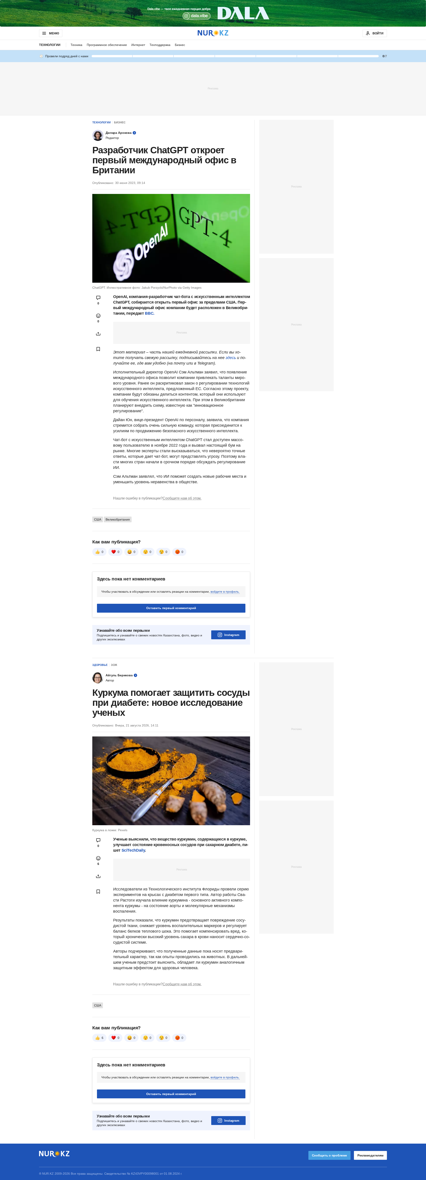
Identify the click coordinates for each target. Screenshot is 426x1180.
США (97, 519)
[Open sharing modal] (98, 333)
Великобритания (118, 519)
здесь (231, 357)
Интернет (138, 45)
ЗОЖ (114, 665)
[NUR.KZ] (213, 33)
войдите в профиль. (225, 591)
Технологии (49, 45)
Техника (76, 45)
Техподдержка (160, 45)
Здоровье (100, 665)
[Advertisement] (213, 88)
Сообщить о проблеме (329, 1155)
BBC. (149, 313)
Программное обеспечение (107, 45)
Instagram (231, 635)
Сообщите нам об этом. (182, 498)
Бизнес (180, 45)
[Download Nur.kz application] (213, 13)
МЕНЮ (54, 33)
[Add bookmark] (98, 349)
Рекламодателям (370, 1155)
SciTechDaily (133, 850)
